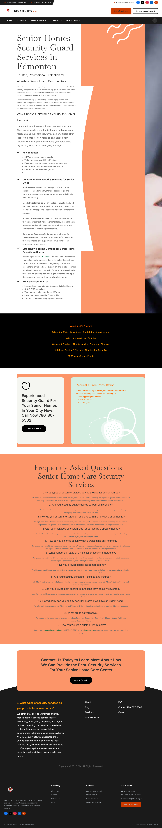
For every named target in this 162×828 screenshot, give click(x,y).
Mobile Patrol (91, 795)
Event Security (91, 798)
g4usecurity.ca (88, 630)
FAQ (120, 702)
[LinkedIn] (151, 2)
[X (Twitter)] (142, 2)
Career (121, 712)
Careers (54, 795)
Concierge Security (93, 802)
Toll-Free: (40, 2)
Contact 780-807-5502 (130, 707)
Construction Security (94, 791)
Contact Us (55, 798)
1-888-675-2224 (135, 795)
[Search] (154, 20)
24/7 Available (34, 429)
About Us (55, 791)
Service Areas (38, 20)
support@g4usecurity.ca (124, 2)
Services (21, 20)
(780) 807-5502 (129, 791)
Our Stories (73, 20)
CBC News (46, 256)
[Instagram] (147, 2)
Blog (87, 707)
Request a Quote (83, 403)
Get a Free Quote (121, 11)
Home (9, 20)
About (88, 702)
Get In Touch (81, 680)
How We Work (92, 717)
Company (56, 20)
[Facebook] (138, 2)
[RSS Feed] (156, 2)
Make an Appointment (145, 11)
